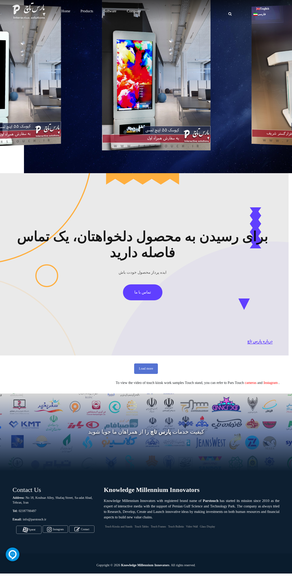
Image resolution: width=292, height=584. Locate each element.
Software (109, 11)
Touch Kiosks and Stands (119, 526)
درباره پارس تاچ (260, 341)
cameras (250, 383)
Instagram (270, 383)
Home (65, 11)
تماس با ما (142, 292)
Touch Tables (142, 526)
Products (87, 11)
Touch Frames (158, 526)
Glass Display (207, 526)
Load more (146, 368)
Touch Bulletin (176, 526)
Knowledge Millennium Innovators (145, 565)
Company (134, 11)
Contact (85, 529)
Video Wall (192, 526)
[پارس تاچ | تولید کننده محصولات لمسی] (30, 11)
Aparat (31, 529)
